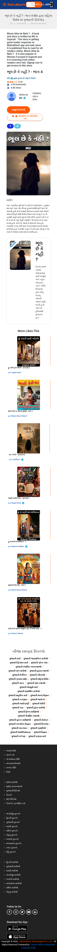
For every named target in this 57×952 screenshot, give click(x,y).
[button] (32, 4)
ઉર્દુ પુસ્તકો (11, 852)
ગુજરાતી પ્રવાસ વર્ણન (18, 679)
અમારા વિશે (11, 750)
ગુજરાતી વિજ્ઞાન (40, 732)
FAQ (8, 772)
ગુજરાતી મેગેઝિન (19, 675)
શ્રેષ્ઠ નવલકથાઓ (14, 786)
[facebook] (9, 912)
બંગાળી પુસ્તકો (12, 839)
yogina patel (16, 372)
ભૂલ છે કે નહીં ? (39, 251)
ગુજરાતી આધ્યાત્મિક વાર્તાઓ (35, 658)
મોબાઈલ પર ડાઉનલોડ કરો (28, 117)
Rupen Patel (16, 503)
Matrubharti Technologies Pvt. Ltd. (36, 941)
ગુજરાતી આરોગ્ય (37, 699)
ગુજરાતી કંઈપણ (18, 736)
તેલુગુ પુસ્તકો (11, 835)
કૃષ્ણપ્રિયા (17, 459)
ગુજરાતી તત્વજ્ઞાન (19, 699)
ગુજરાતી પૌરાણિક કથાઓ (28, 716)
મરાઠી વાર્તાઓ (12, 870)
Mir (9, 78)
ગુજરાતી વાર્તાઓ (13, 866)
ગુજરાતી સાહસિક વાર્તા (17, 695)
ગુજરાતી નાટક (18, 683)
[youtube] (28, 912)
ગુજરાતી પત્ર (17, 707)
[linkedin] (35, 912)
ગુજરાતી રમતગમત (19, 728)
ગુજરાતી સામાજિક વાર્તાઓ (28, 691)
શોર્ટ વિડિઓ (11, 799)
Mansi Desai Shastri (19, 416)
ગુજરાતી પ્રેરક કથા (39, 662)
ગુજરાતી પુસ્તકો (13, 822)
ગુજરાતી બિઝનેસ (41, 724)
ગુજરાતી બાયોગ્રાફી (20, 703)
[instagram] (15, 912)
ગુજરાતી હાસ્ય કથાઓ (39, 671)
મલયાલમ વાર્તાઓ (14, 883)
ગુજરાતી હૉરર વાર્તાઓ (35, 707)
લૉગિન (48, 4)
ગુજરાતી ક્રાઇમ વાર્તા (37, 736)
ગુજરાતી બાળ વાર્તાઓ (17, 671)
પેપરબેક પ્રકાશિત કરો (15, 803)
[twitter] (22, 912)
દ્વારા (10, 372)
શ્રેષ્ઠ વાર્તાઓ (12, 782)
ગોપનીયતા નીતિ (13, 759)
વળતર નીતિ (11, 767)
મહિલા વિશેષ (35, 98)
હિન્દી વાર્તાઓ (12, 862)
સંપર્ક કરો (10, 755)
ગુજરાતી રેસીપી (38, 703)
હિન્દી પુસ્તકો (12, 818)
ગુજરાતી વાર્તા (14, 658)
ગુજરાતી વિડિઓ (13, 790)
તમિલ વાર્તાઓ (12, 887)
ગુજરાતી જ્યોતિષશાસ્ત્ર (20, 732)
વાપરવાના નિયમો (13, 763)
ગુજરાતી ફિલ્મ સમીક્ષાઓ (28, 711)
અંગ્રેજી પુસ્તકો (13, 813)
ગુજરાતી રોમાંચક (41, 720)
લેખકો (9, 795)
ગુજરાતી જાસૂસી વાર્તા (28, 687)
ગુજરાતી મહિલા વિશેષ (26, 78)
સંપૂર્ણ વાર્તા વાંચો (18, 109)
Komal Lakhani (17, 633)
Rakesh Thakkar (18, 546)
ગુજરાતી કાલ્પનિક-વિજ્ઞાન (20, 724)
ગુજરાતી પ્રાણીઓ (38, 728)
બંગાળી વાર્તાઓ (12, 879)
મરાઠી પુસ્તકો (12, 826)
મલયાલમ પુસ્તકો (13, 843)
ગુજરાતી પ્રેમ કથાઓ (36, 683)
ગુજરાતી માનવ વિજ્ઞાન (39, 695)
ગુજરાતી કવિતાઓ (37, 675)
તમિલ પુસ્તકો (12, 830)
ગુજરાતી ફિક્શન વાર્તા (19, 662)
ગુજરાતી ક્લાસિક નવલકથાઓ (28, 666)
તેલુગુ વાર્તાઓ (12, 892)
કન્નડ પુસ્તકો (11, 847)
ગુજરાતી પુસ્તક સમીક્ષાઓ (20, 720)
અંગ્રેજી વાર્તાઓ (13, 875)
